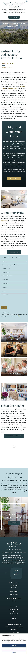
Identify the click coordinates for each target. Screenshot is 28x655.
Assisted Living (14, 585)
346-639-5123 (14, 629)
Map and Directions (14, 609)
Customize (14, 649)
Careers (14, 618)
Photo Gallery (14, 591)
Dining (14, 601)
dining (22, 483)
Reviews (14, 616)
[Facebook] (5, 573)
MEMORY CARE (7, 67)
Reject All (14, 652)
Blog (14, 611)
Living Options (14, 583)
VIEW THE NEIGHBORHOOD (14, 436)
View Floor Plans (14, 178)
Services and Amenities (14, 598)
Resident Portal (14, 613)
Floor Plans (14, 594)
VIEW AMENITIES (14, 252)
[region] (14, 644)
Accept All (14, 645)
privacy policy (16, 316)
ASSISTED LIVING (8, 63)
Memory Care (12, 88)
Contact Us (14, 523)
